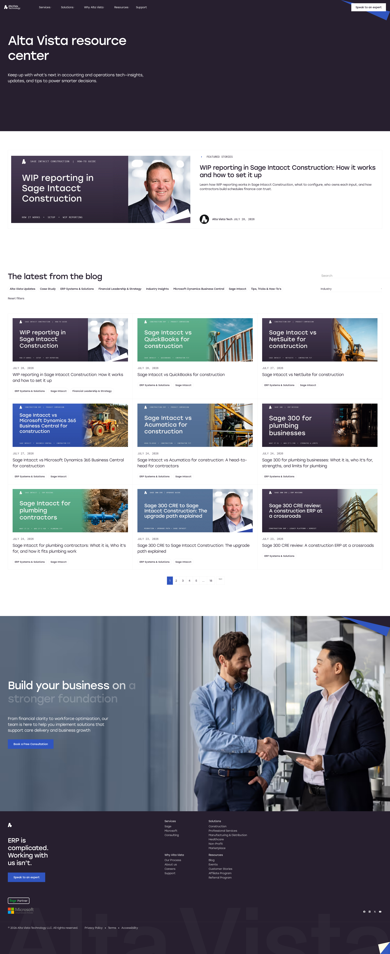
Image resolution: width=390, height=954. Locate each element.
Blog (211, 860)
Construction (217, 826)
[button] (45, 7)
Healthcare (216, 839)
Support (141, 7)
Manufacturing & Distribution (228, 835)
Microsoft (171, 830)
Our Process (173, 860)
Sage (168, 826)
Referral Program (220, 877)
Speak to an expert (369, 7)
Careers (170, 869)
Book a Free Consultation (31, 744)
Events (213, 864)
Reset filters (16, 298)
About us (171, 864)
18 (211, 580)
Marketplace (217, 848)
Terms (112, 927)
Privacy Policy (94, 927)
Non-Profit (216, 843)
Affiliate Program (220, 873)
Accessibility (129, 927)
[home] (12, 7)
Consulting (172, 835)
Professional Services (223, 830)
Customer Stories (220, 869)
